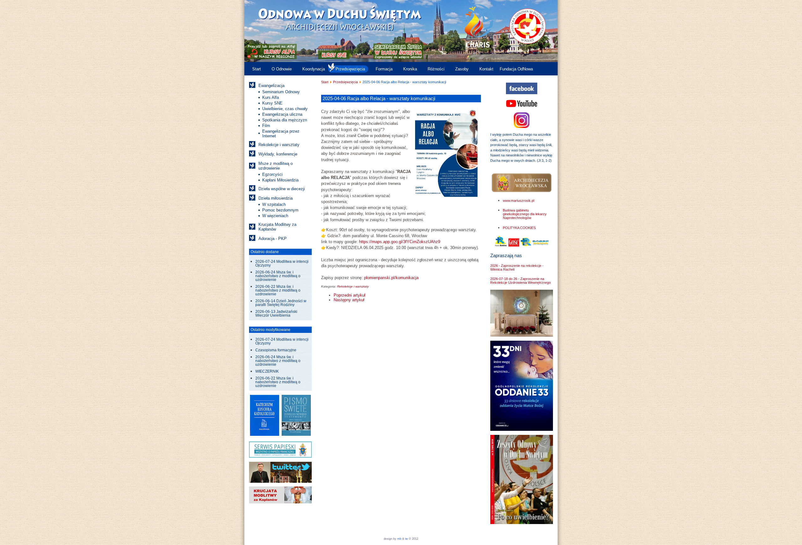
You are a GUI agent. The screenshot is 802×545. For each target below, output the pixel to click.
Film (266, 125)
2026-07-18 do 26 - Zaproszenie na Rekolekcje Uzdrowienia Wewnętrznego (520, 280)
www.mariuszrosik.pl (518, 200)
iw (406, 538)
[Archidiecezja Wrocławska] (521, 182)
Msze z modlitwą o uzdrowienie (275, 166)
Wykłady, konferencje (277, 154)
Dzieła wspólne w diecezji (281, 188)
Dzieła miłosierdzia (275, 198)
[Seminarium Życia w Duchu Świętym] (398, 57)
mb (399, 538)
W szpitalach (274, 204)
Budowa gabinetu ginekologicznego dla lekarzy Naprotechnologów (525, 214)
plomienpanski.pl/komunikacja (391, 277)
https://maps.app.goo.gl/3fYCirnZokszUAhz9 (399, 241)
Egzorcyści (272, 174)
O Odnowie (282, 69)
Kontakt (486, 69)
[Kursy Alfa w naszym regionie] (271, 57)
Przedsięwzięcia (350, 69)
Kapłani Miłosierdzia (280, 180)
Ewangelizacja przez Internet (280, 133)
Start (256, 69)
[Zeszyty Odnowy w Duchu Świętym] (521, 522)
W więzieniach (275, 215)
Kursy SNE (272, 103)
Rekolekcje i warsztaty (278, 144)
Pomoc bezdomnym (280, 210)
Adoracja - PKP (272, 238)
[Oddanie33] (521, 429)
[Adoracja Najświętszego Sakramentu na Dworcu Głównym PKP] (521, 335)
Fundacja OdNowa (516, 69)
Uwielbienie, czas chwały (285, 108)
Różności (436, 69)
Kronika (410, 69)
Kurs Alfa (270, 97)
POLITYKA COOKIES (519, 228)
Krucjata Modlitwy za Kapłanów (277, 227)
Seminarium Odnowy (281, 91)
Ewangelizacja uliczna (282, 114)
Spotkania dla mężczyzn (284, 120)
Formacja (384, 69)
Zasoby (462, 69)
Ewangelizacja (271, 85)
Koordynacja (313, 69)
